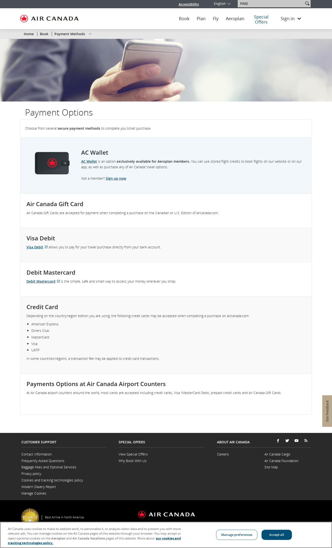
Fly (215, 18)
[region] (166, 535)
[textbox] (271, 3)
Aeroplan (235, 18)
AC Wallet (89, 161)
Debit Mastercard (43, 281)
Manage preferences (236, 534)
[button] (307, 3)
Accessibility (189, 4)
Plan (201, 18)
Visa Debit (37, 247)
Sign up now (116, 178)
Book (184, 18)
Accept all (276, 534)
